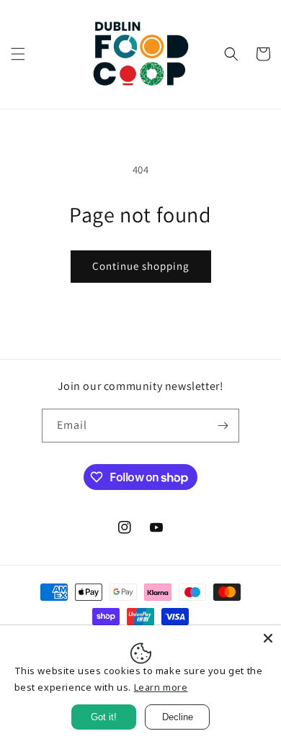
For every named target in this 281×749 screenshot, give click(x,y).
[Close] (268, 638)
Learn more (161, 687)
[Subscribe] (222, 425)
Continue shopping (140, 266)
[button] (18, 54)
